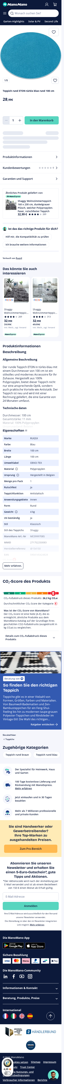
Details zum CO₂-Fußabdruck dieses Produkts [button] (26, 637)
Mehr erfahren (37, 924)
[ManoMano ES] (30, 1016)
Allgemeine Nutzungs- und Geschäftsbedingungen (18, 1073)
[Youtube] (22, 976)
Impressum (49, 1062)
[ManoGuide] (53, 1075)
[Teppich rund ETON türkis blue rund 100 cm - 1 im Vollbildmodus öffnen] (30, 55)
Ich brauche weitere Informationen (26, 244)
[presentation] (54, 638)
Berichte (42, 1080)
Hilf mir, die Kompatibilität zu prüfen (27, 236)
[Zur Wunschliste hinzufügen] (55, 80)
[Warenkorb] (55, 4)
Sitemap (35, 1062)
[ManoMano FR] (5, 1016)
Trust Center (27, 1067)
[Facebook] (13, 976)
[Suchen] (12, 13)
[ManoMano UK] (22, 1016)
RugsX (19, 258)
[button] (31, 203)
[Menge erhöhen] (19, 120)
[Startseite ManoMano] (22, 4)
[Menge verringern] (6, 120)
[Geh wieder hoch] (50, 1016)
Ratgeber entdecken (42, 724)
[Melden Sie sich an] (47, 4)
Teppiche (9, 739)
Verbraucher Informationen (19, 1080)
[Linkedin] (5, 976)
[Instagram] (30, 976)
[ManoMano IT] (13, 1016)
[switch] (7, 1073)
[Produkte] (5, 13)
